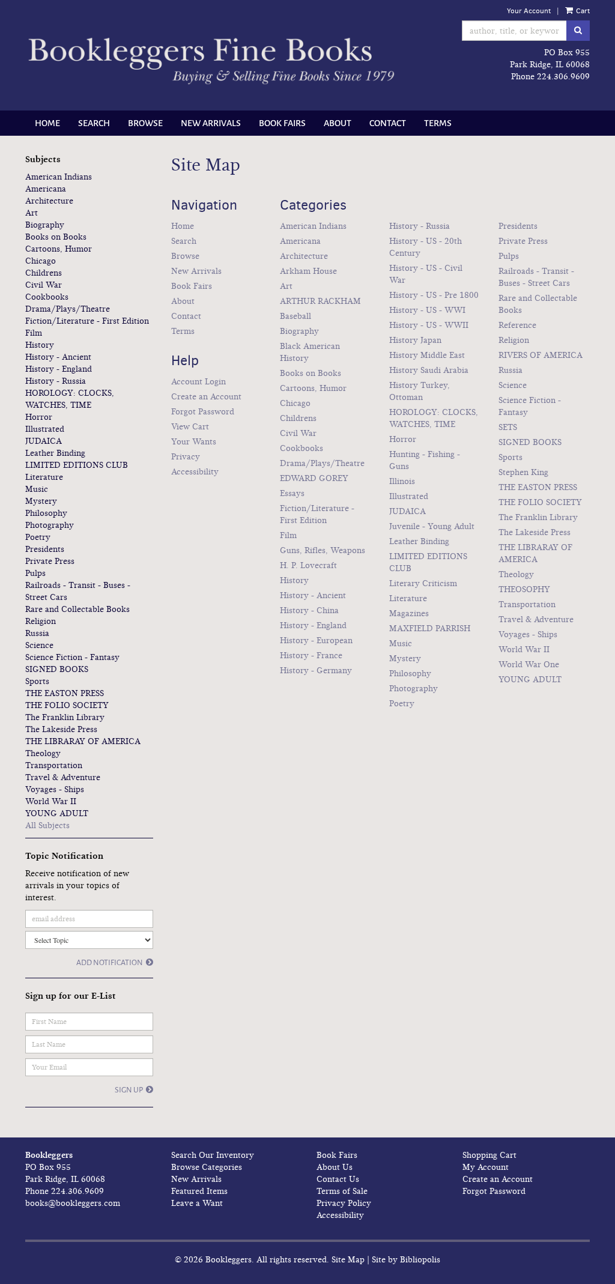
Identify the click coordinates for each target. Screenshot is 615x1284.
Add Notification (109, 962)
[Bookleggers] (210, 61)
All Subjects (47, 825)
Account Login (198, 382)
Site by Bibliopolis (406, 1260)
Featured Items (199, 1191)
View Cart (190, 427)
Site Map (348, 1260)
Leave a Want (197, 1203)
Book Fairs (282, 123)
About (337, 123)
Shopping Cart (489, 1155)
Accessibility (195, 472)
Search (94, 123)
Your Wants (193, 442)
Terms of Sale (342, 1191)
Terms (438, 123)
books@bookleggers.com (72, 1203)
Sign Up (129, 1090)
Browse (145, 123)
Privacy (185, 457)
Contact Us (338, 1179)
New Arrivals (211, 123)
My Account (485, 1167)
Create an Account (206, 397)
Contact (387, 123)
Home (47, 123)
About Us (335, 1167)
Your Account (529, 11)
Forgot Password (202, 412)
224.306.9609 (563, 76)
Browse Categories (206, 1167)
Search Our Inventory (212, 1155)
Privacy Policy (344, 1203)
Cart (582, 11)
